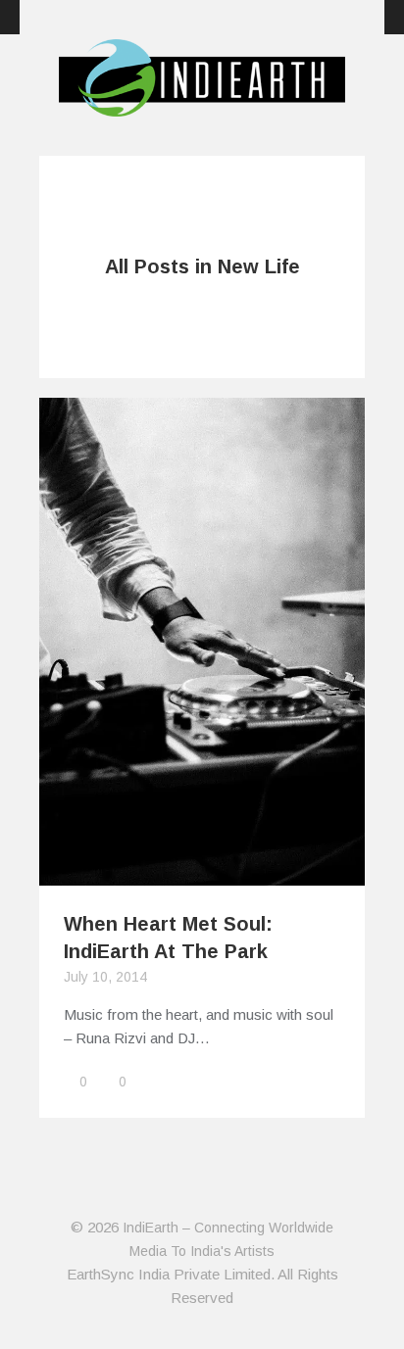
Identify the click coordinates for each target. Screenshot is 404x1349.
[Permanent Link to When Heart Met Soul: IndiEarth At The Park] (202, 873)
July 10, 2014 (105, 977)
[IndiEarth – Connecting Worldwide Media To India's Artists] (202, 105)
